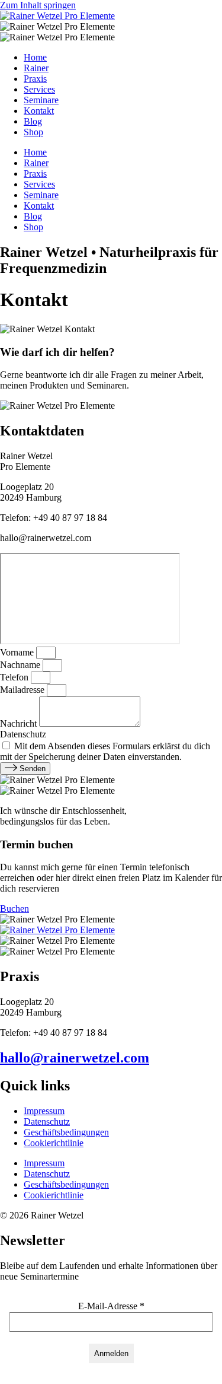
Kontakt (39, 111)
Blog (33, 121)
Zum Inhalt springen (38, 5)
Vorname (18, 652)
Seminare (41, 100)
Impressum (44, 1111)
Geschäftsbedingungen (66, 1132)
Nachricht (19, 723)
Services (39, 89)
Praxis (35, 79)
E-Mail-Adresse (111, 1306)
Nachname (21, 665)
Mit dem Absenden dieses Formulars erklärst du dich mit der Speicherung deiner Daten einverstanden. (105, 751)
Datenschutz (23, 734)
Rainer (36, 68)
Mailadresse (23, 690)
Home (35, 57)
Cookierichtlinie (53, 1143)
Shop (33, 132)
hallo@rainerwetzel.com (74, 1057)
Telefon (15, 677)
